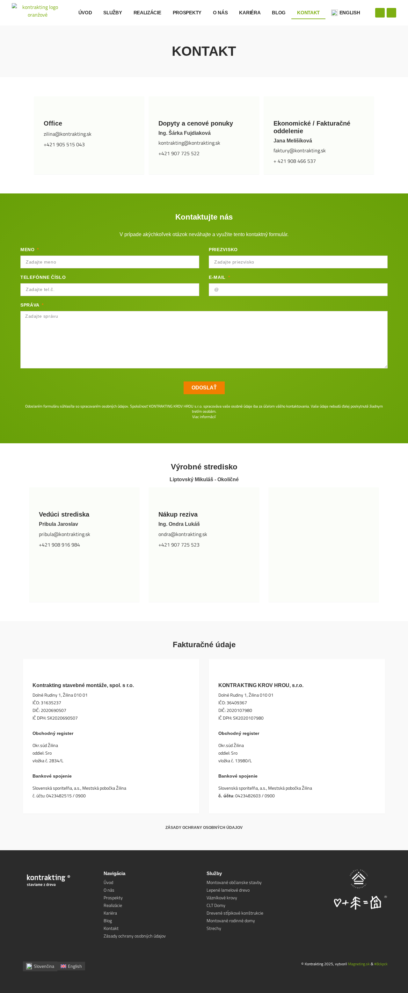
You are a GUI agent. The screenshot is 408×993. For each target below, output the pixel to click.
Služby (112, 12)
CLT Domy (216, 905)
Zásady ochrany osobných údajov (204, 827)
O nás (220, 12)
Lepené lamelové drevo (228, 890)
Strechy (214, 928)
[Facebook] (380, 13)
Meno (28, 249)
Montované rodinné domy (231, 920)
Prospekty (187, 12)
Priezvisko (223, 249)
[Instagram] (391, 13)
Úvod (85, 12)
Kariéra (249, 12)
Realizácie (147, 12)
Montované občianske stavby (234, 882)
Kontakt (308, 12)
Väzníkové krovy (222, 898)
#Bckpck (381, 964)
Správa (30, 305)
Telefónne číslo (43, 277)
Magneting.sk (359, 964)
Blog (279, 12)
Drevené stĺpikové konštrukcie (235, 913)
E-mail (218, 277)
